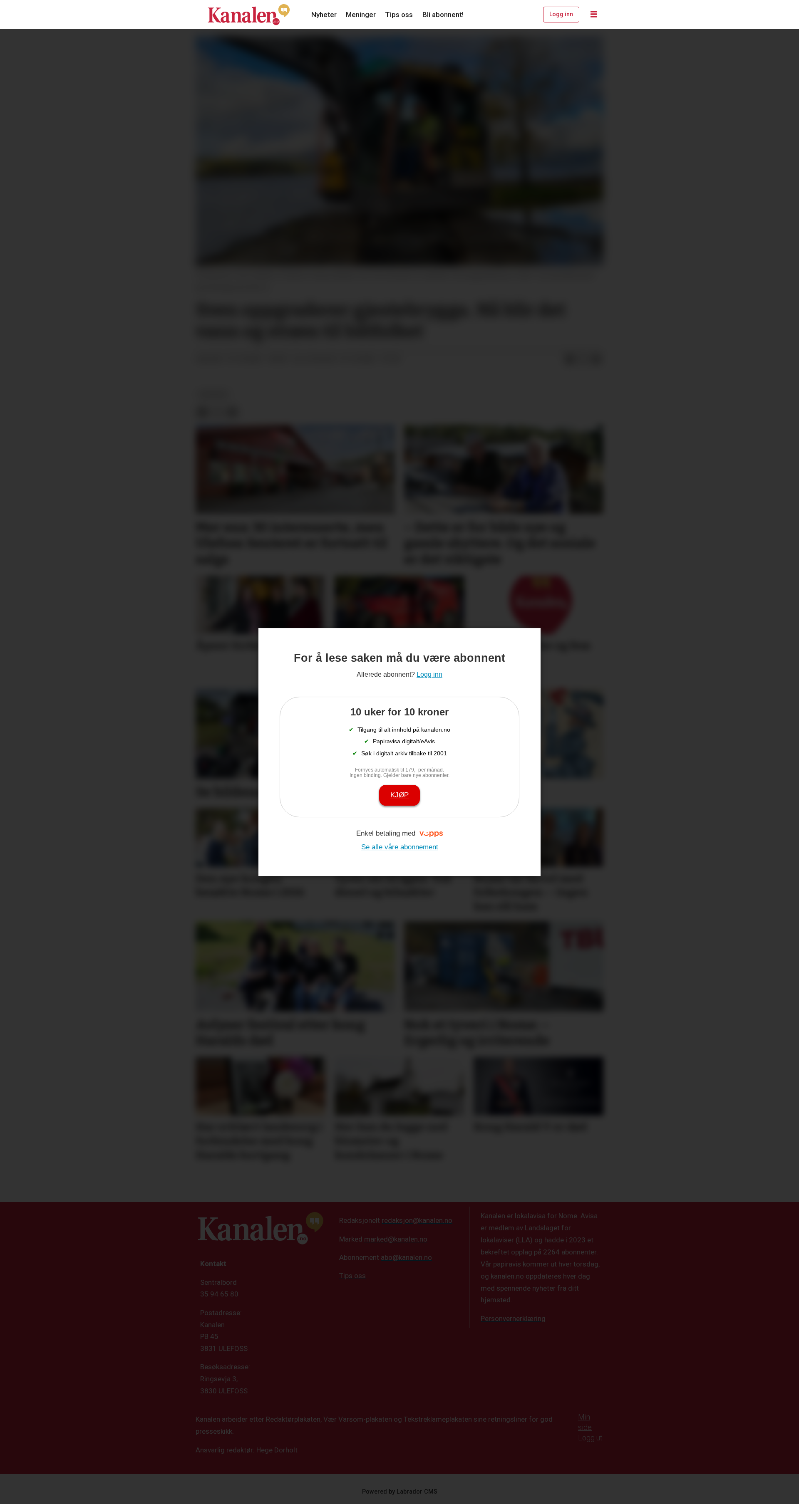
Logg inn (561, 14)
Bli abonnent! (443, 14)
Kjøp (399, 795)
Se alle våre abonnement (399, 847)
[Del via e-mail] (596, 359)
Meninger (361, 14)
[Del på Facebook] (569, 359)
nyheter (213, 394)
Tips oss (399, 14)
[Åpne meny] (594, 14)
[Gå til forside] (249, 14)
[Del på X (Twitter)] (583, 359)
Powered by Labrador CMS (399, 1491)
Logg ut (590, 1437)
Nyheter (324, 14)
